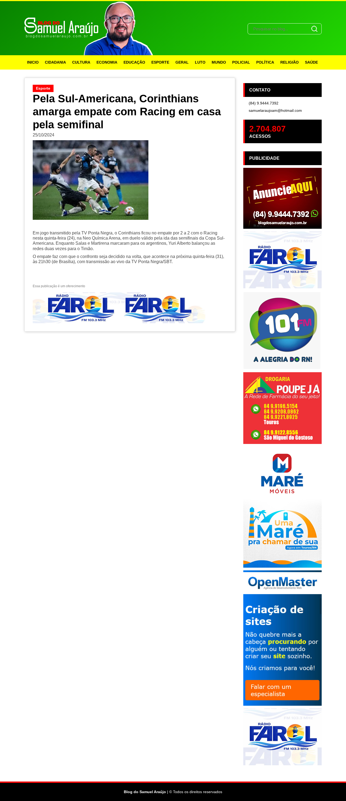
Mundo (219, 62)
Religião (289, 62)
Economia (107, 62)
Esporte (160, 62)
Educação (134, 62)
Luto (200, 62)
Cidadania (55, 62)
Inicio (33, 62)
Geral (182, 62)
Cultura (81, 62)
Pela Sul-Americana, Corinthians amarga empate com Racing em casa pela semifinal (127, 111)
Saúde (311, 62)
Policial (241, 62)
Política (265, 62)
